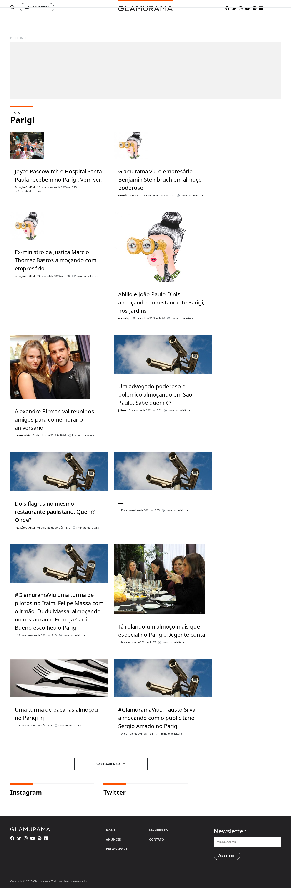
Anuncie (113, 839)
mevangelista (22, 435)
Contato (156, 839)
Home (111, 830)
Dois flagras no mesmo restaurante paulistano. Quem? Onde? (55, 512)
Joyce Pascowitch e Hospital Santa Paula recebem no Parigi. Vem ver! (59, 175)
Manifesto (158, 830)
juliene (122, 410)
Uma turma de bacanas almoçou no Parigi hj (56, 713)
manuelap (124, 318)
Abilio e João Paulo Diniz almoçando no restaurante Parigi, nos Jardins (161, 302)
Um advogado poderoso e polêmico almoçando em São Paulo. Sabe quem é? (155, 394)
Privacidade (117, 848)
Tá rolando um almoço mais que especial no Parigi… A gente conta (161, 630)
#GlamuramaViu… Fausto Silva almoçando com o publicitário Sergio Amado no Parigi (156, 718)
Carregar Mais (108, 764)
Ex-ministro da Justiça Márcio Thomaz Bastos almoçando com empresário (55, 260)
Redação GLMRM (25, 187)
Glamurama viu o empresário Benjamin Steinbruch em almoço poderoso (160, 179)
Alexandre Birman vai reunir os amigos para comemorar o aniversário (54, 419)
